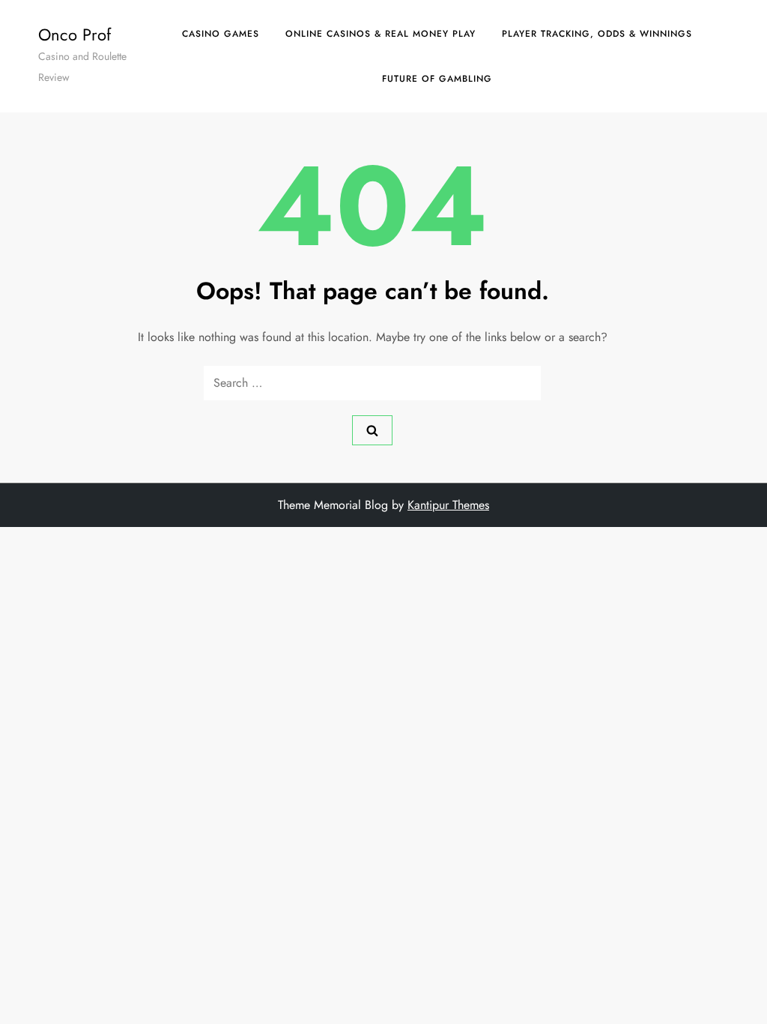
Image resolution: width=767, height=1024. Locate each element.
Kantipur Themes (448, 504)
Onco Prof (74, 34)
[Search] (372, 430)
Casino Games (220, 33)
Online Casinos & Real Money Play (380, 33)
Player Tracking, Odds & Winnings (597, 33)
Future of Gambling (437, 78)
